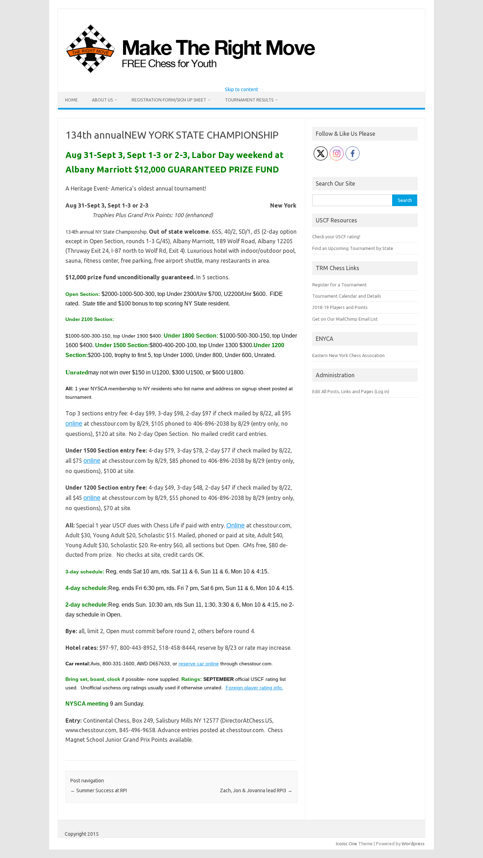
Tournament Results (249, 100)
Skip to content (241, 89)
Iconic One (346, 843)
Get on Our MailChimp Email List (345, 318)
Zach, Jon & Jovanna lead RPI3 (256, 790)
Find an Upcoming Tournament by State (352, 248)
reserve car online (199, 663)
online (73, 423)
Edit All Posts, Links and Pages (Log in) (350, 391)
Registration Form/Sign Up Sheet (169, 100)
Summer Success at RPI (98, 790)
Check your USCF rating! (336, 236)
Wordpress (413, 843)
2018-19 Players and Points (340, 307)
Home (71, 100)
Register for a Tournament (339, 284)
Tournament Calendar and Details (346, 295)
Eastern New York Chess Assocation (348, 355)
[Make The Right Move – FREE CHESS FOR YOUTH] (227, 75)
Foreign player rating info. (254, 687)
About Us (102, 100)
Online (235, 525)
